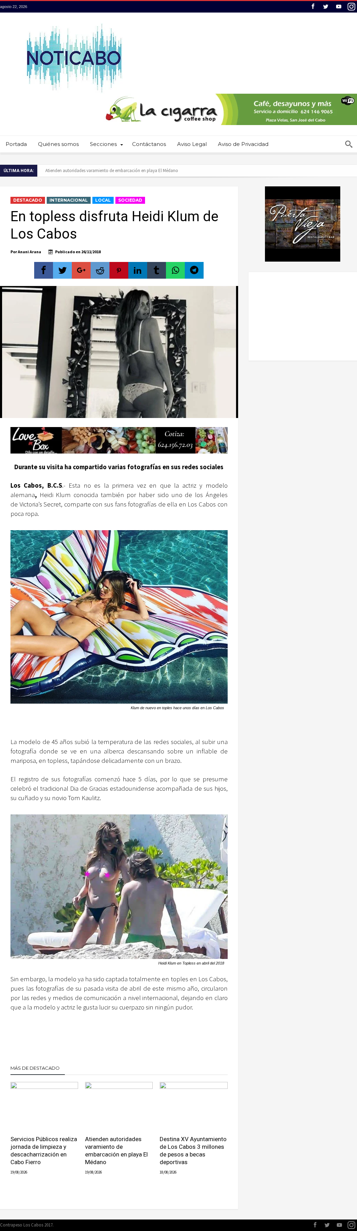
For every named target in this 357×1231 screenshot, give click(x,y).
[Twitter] (325, 7)
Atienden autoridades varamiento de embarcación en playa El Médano (111, 170)
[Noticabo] (73, 22)
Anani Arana (29, 251)
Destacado (27, 200)
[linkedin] (137, 270)
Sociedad (130, 200)
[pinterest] (118, 270)
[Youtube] (338, 7)
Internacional (69, 200)
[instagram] (351, 7)
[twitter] (62, 270)
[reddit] (100, 270)
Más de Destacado (35, 1068)
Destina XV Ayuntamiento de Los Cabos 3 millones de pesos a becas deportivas (193, 1151)
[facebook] (43, 270)
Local (103, 200)
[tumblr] (156, 270)
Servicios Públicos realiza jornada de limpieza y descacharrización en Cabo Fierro (43, 1151)
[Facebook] (312, 7)
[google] (81, 270)
